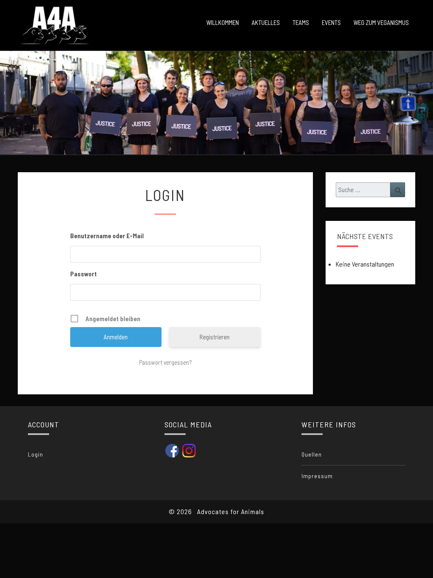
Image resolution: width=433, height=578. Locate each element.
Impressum (317, 475)
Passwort (83, 274)
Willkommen (222, 22)
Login (35, 454)
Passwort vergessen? (165, 362)
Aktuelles (266, 22)
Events (331, 22)
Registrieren (215, 337)
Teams (301, 22)
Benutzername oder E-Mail (107, 235)
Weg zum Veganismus (381, 22)
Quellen (311, 454)
